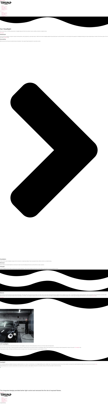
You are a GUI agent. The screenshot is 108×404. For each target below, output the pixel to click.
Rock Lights (3, 7)
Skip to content (2, 0)
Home (3, 5)
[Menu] (0, 11)
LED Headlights (77, 347)
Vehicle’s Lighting (4, 8)
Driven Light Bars (4, 6)
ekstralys (93, 295)
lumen (96, 364)
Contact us (3, 9)
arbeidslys (5, 37)
